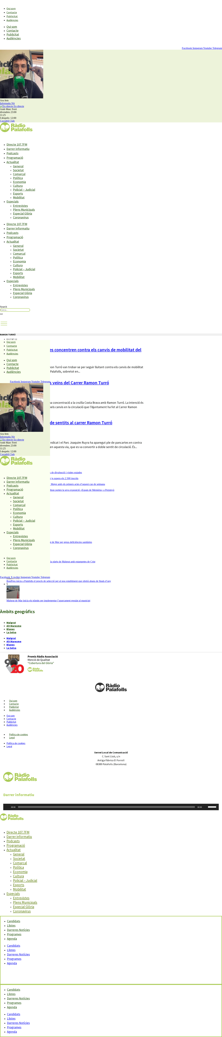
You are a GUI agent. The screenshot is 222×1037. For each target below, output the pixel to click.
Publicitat (12, 16)
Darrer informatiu (18, 149)
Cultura (18, 186)
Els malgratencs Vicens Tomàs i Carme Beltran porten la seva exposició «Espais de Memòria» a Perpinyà (60, 490)
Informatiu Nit (7, 103)
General (18, 166)
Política (18, 178)
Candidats (13, 946)
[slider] (212, 807)
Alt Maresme (14, 625)
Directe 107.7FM (17, 144)
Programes (14, 959)
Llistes (11, 950)
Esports (18, 193)
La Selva (11, 632)
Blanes (11, 629)
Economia (19, 182)
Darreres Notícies (18, 954)
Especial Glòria (22, 213)
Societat (18, 170)
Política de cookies (18, 734)
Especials (13, 201)
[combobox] (15, 310)
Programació (15, 158)
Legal (12, 737)
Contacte (12, 12)
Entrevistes (20, 206)
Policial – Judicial (24, 190)
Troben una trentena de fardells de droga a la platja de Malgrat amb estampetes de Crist (51, 561)
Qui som (11, 8)
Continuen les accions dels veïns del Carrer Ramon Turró (54, 383)
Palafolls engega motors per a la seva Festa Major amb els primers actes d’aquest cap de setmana (56, 484)
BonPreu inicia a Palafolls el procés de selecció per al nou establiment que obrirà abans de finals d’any (59, 581)
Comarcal (19, 174)
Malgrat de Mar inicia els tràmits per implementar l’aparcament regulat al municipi (48, 600)
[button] (4, 323)
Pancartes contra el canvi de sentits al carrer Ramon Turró (56, 422)
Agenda (12, 939)
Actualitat (13, 162)
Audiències (12, 20)
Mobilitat (19, 197)
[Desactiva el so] (205, 807)
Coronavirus (21, 217)
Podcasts (12, 153)
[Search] (1, 313)
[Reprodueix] (7, 807)
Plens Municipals (24, 210)
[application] (111, 807)
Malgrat (11, 622)
